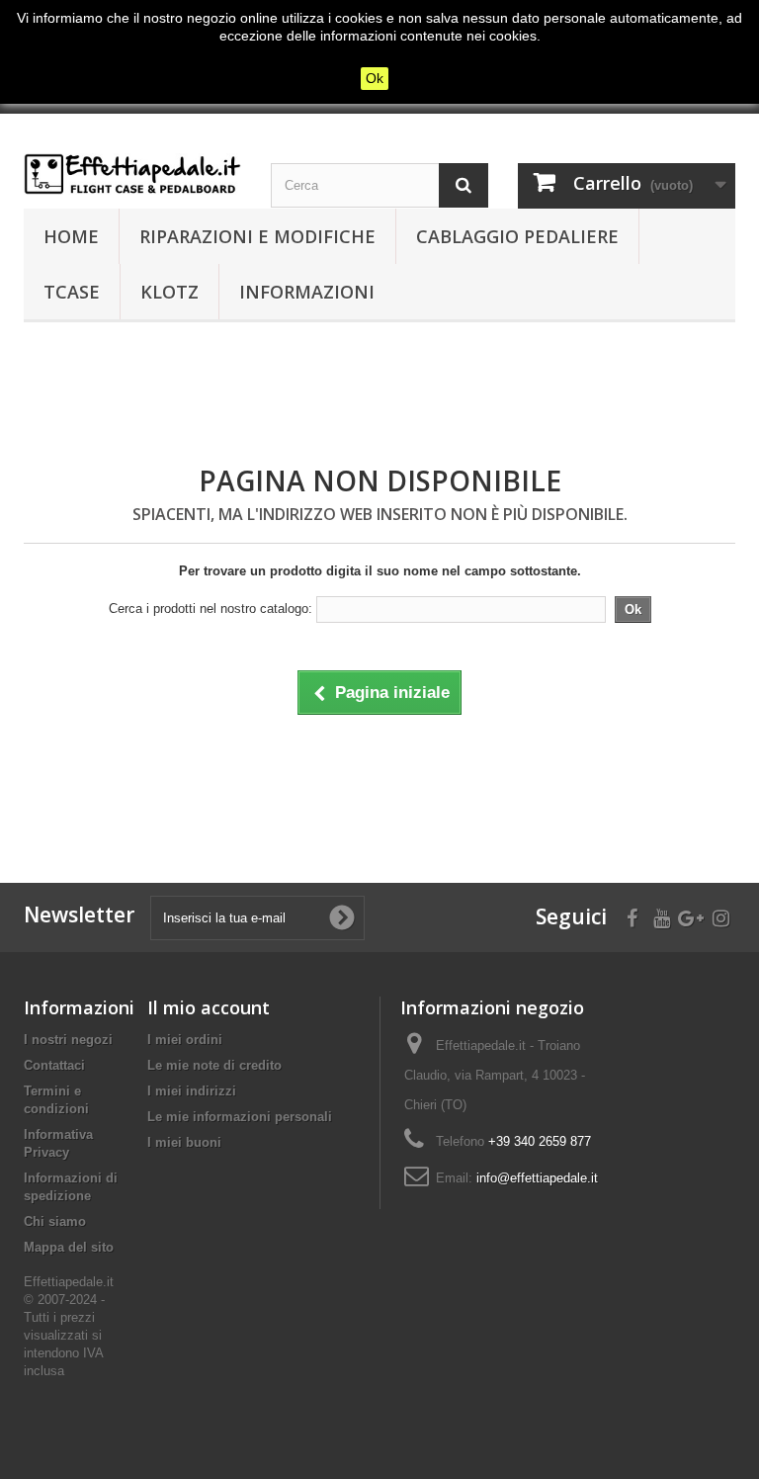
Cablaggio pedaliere (517, 236)
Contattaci (54, 1065)
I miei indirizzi (191, 1091)
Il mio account (208, 1007)
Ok (374, 78)
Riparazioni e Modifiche (257, 236)
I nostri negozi (68, 1039)
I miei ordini (184, 1039)
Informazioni (307, 292)
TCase (71, 292)
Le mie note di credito (214, 1065)
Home (71, 236)
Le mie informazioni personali (239, 1116)
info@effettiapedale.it (537, 1178)
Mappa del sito (69, 1247)
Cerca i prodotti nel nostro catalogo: (210, 608)
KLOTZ (169, 292)
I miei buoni (184, 1142)
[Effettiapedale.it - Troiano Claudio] (132, 174)
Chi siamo (55, 1221)
